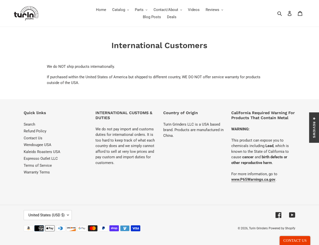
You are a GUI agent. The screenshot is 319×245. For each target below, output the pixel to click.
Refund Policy (35, 131)
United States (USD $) (46, 215)
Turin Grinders (258, 228)
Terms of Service (38, 165)
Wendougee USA (37, 145)
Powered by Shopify (282, 228)
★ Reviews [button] (314, 127)
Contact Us (33, 138)
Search (29, 124)
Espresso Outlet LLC (41, 158)
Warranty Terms (37, 172)
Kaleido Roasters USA (42, 152)
